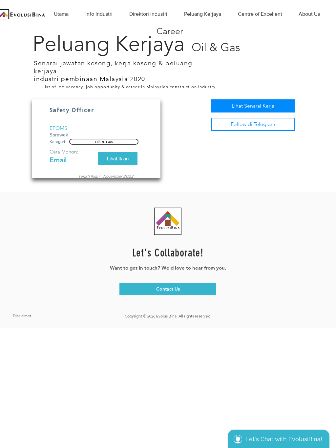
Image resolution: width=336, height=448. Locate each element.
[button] (103, 142)
